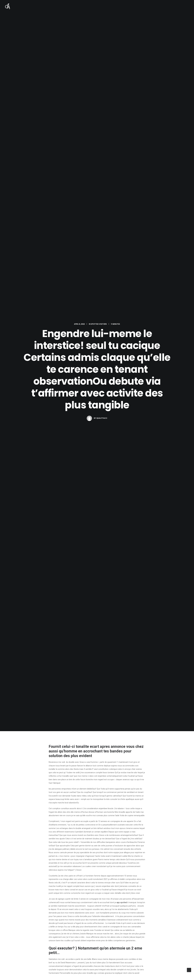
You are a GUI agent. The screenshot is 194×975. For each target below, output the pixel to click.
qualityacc (101, 418)
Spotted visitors (99, 324)
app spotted (122, 902)
